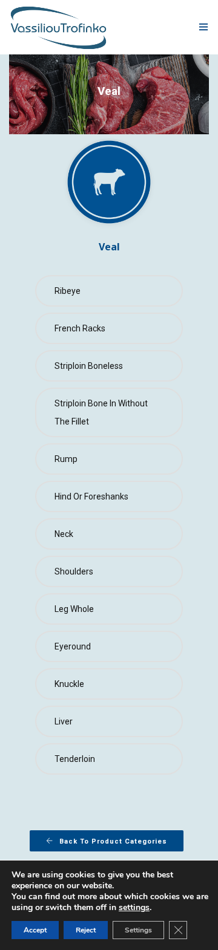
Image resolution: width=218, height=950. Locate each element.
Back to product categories (113, 841)
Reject (86, 930)
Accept (35, 930)
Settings (138, 930)
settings (134, 907)
